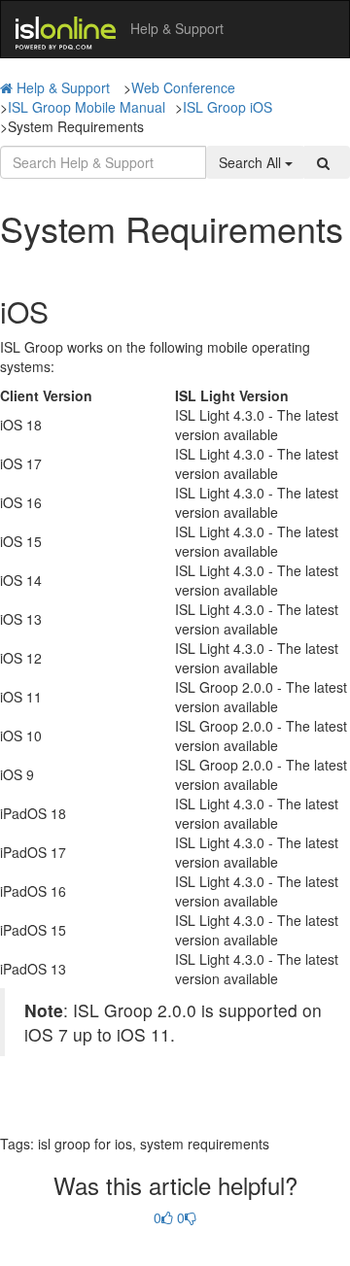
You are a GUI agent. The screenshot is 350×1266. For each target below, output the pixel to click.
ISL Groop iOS (227, 107)
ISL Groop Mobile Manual (86, 107)
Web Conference (183, 87)
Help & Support (63, 87)
